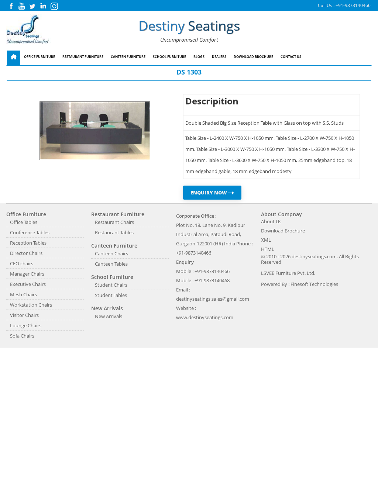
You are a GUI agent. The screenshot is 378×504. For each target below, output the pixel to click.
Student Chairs (111, 285)
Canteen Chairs (111, 253)
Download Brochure (253, 57)
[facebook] (11, 8)
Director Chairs (26, 253)
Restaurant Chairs (114, 222)
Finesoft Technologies (314, 284)
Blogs (199, 57)
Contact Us (291, 57)
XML (266, 240)
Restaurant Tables (114, 232)
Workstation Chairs (31, 304)
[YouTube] (21, 8)
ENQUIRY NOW (209, 192)
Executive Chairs (28, 284)
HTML (267, 249)
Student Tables (111, 295)
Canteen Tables (111, 263)
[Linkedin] (43, 8)
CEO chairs (21, 263)
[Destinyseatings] (28, 29)
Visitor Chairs (24, 315)
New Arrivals (108, 316)
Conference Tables (29, 232)
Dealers (219, 57)
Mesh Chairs (23, 294)
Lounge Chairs (25, 325)
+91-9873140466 (353, 5)
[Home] (13, 58)
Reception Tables (28, 242)
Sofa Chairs (22, 335)
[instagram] (54, 8)
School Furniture (169, 57)
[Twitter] (32, 8)
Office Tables (23, 222)
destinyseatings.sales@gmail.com (212, 299)
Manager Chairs (27, 273)
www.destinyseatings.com (204, 317)
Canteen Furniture (128, 57)
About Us (271, 221)
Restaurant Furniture (82, 57)
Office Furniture (39, 57)
